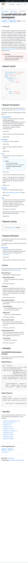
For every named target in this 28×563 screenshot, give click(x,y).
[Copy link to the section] (1, 66)
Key (10, 91)
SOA (10, 80)
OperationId (9, 227)
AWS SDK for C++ (7, 425)
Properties (8, 77)
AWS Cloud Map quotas (9, 49)
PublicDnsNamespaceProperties (13, 192)
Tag (11, 209)
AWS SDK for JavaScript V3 (10, 430)
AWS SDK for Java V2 (8, 428)
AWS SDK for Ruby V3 (8, 438)
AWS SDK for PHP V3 (8, 434)
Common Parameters (20, 109)
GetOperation (6, 254)
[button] (5, 26)
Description (9, 73)
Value (11, 93)
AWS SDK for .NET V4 (8, 423)
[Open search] (25, 4)
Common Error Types (15, 270)
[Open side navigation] (2, 8)
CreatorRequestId (10, 72)
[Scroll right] (22, 4)
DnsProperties (11, 78)
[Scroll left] (8, 4)
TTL (12, 82)
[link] (22, 11)
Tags (6, 88)
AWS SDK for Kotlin (8, 432)
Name (6, 75)
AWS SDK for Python (8, 436)
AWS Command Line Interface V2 (11, 421)
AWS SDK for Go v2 (8, 426)
